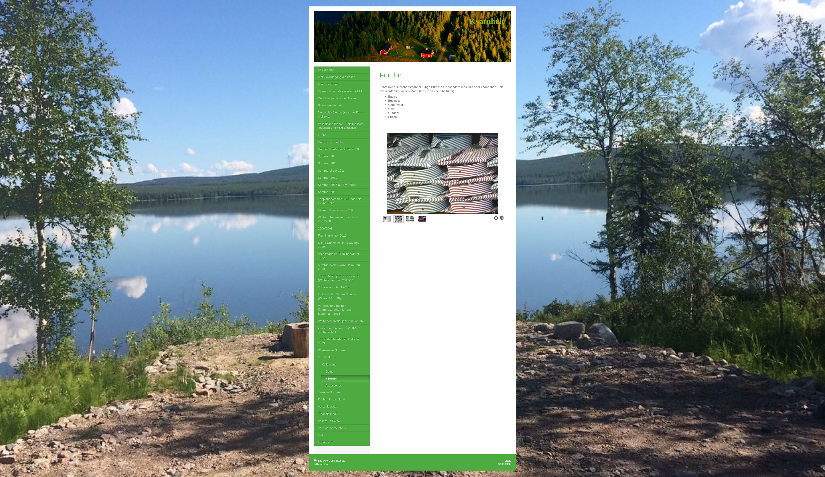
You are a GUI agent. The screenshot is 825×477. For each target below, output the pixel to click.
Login (508, 460)
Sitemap (340, 460)
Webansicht (504, 463)
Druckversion (326, 460)
